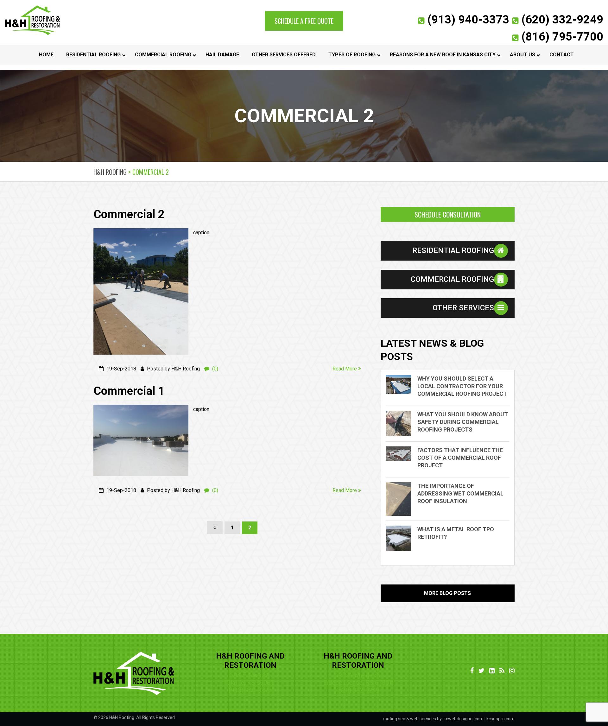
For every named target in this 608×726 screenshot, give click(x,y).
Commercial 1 (129, 391)
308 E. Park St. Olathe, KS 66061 (250, 678)
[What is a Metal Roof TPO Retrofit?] (401, 538)
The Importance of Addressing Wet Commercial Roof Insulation (460, 493)
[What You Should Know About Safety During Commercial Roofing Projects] (401, 423)
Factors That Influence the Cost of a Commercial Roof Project (460, 458)
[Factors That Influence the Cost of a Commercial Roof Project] (401, 453)
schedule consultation (448, 214)
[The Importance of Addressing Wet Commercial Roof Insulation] (401, 499)
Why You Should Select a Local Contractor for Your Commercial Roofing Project (462, 386)
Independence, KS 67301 (357, 682)
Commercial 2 (129, 214)
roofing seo (394, 718)
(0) (214, 369)
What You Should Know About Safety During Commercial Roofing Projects (462, 422)
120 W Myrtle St (357, 675)
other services (463, 307)
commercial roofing (452, 279)
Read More (345, 369)
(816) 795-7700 (561, 36)
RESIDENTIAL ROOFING (453, 250)
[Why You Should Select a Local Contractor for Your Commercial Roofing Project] (401, 384)
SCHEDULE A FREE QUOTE (304, 21)
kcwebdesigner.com (464, 718)
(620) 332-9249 (561, 19)
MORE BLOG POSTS (447, 593)
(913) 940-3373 (467, 19)
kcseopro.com (500, 718)
